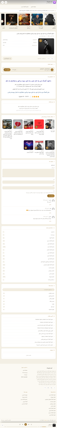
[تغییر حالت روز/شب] (6, 2)
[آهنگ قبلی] (22, 424)
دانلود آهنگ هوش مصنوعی (49, 265)
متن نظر (53, 167)
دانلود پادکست (51, 268)
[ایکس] (51, 388)
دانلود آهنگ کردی (50, 256)
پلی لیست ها (25, 372)
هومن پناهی (51, 298)
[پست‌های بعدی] (2, 21)
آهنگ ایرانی (25, 401)
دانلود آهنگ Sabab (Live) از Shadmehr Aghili (44, 319)
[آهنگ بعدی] (29, 424)
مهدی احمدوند (51, 309)
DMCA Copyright (24, 377)
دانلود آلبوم (52, 238)
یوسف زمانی (50, 10)
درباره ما (25, 375)
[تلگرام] (45, 388)
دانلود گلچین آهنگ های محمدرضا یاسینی (45, 325)
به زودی (52, 232)
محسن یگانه (52, 301)
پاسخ (50, 204)
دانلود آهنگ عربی (51, 253)
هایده (53, 304)
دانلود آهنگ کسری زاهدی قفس (47, 339)
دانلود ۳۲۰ (7, 69)
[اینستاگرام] (48, 388)
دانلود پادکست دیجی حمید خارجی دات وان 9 (44, 345)
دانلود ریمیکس (51, 271)
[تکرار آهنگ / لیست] (20, 424)
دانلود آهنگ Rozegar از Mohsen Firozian (45, 328)
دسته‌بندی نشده (51, 280)
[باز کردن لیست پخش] (2, 425)
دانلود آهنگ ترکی (51, 244)
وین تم (2, 420)
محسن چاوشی (51, 293)
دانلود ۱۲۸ (14, 69)
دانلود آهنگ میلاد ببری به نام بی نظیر (46, 333)
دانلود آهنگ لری (51, 259)
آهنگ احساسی (24, 404)
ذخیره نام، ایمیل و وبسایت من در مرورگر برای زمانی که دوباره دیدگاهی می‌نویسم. (40, 192)
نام (54, 179)
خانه (53, 10)
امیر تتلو (52, 307)
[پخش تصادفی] (31, 424)
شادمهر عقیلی (51, 296)
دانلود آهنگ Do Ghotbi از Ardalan (46, 322)
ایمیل (54, 185)
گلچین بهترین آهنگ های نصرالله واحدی (45, 331)
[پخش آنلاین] (46, 23)
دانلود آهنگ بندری (50, 241)
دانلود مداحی (51, 274)
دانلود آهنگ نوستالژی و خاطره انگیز (47, 262)
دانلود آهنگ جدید (25, 7)
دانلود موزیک (51, 277)
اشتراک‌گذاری (6, 58)
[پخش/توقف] (25, 424)
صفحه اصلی (33, 7)
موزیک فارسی (24, 395)
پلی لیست (52, 235)
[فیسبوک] (54, 388)
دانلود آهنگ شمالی (50, 250)
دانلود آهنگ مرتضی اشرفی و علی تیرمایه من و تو (44, 342)
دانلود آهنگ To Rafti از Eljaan (47, 336)
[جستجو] (2, 2)
